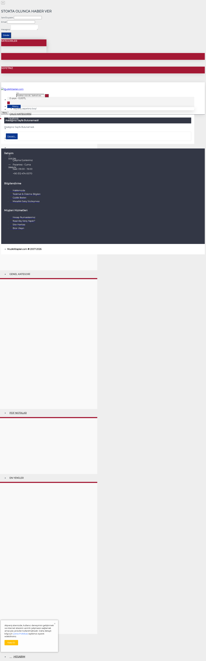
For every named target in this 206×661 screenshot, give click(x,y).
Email (3, 22)
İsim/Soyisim (7, 17)
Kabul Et (11, 643)
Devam (11, 136)
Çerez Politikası (20, 633)
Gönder (6, 35)
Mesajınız (5, 29)
